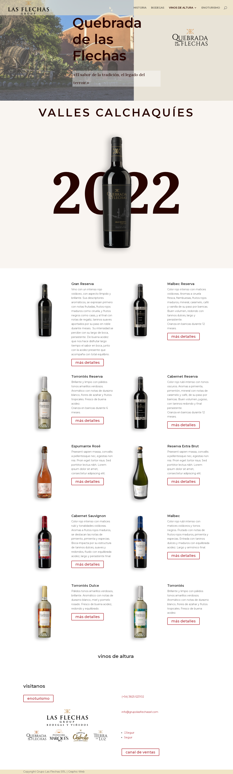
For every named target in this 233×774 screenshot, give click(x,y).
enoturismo (38, 698)
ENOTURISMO (211, 7)
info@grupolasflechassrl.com (140, 712)
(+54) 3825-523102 (133, 696)
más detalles (87, 362)
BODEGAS (157, 7)
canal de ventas (140, 752)
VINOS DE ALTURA (181, 7)
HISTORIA (140, 7)
